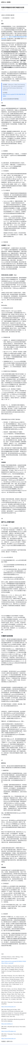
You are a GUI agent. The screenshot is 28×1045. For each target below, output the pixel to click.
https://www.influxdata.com (8, 1031)
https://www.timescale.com (8, 1006)
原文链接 (21, 9)
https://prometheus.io (7, 1024)
